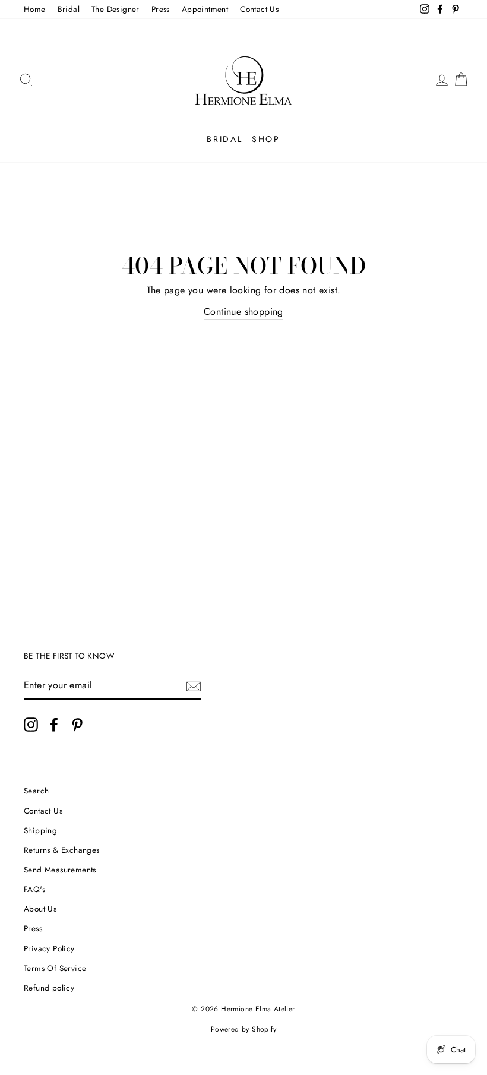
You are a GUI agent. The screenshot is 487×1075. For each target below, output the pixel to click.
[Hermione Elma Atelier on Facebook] (54, 724)
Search (36, 790)
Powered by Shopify (243, 1029)
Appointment (205, 9)
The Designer (115, 9)
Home (35, 9)
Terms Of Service (55, 968)
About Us (40, 909)
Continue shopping (243, 311)
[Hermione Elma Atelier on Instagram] (31, 724)
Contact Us (259, 9)
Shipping (40, 830)
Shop (266, 139)
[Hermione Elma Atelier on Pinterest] (77, 724)
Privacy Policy (49, 948)
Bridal (69, 9)
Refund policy (49, 988)
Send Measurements (60, 869)
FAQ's (34, 889)
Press (160, 9)
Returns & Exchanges (62, 850)
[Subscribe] (193, 686)
